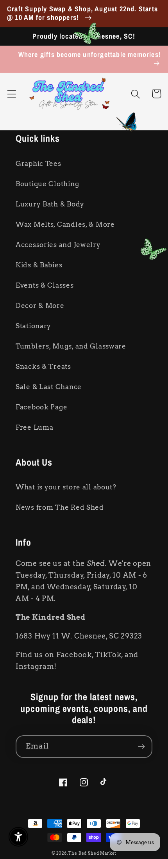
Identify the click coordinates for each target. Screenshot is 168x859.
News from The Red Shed (60, 507)
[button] (12, 94)
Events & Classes (45, 285)
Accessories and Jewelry (58, 245)
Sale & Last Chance (49, 387)
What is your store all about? (66, 487)
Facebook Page (41, 407)
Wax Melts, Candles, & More (65, 224)
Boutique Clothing (47, 184)
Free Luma (34, 427)
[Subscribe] (141, 746)
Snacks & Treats (43, 366)
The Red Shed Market (92, 853)
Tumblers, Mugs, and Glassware (71, 346)
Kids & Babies (39, 265)
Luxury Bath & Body (50, 204)
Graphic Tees (38, 163)
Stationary (33, 326)
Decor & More (40, 305)
